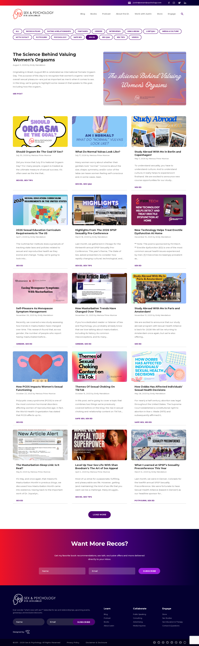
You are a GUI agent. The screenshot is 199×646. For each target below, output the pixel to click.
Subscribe (149, 571)
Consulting (137, 618)
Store (159, 14)
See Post (18, 94)
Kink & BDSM (133, 31)
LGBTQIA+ (150, 31)
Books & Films (33, 31)
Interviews (114, 31)
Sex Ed (92, 37)
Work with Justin (143, 14)
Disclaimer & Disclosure (96, 642)
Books (93, 14)
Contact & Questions (170, 626)
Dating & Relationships (59, 31)
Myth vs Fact (22, 37)
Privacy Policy (73, 642)
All (17, 31)
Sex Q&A (106, 37)
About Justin (109, 626)
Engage (172, 14)
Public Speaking (139, 614)
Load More (99, 514)
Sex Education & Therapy (172, 622)
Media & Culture (170, 31)
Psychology (60, 37)
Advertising (138, 622)
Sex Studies (167, 618)
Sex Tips (121, 37)
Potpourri (41, 37)
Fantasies (83, 31)
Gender (98, 31)
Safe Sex (78, 37)
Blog (82, 14)
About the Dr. (122, 14)
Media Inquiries (139, 626)
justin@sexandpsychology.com (146, 3)
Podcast (106, 14)
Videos (135, 37)
